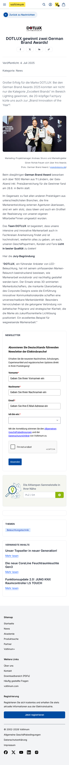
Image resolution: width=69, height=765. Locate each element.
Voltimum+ (9, 649)
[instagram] (37, 752)
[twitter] (13, 752)
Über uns (8, 665)
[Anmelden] (50, 4)
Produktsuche (11, 639)
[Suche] (44, 4)
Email (12, 400)
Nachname (15, 386)
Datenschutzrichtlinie (19, 435)
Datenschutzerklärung (15, 740)
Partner (8, 644)
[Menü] (4, 4)
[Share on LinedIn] (39, 49)
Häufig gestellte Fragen (16, 681)
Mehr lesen (11, 555)
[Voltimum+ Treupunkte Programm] (57, 4)
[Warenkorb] (63, 4)
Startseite (9, 623)
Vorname (14, 372)
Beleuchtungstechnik (18, 530)
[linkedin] (29, 752)
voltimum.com (11, 686)
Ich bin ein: (15, 414)
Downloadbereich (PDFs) (17, 676)
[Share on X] (30, 49)
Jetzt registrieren (34, 714)
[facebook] (6, 752)
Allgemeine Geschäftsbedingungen (22, 734)
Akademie (9, 633)
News (7, 628)
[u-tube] (21, 752)
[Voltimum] (17, 4)
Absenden (15, 462)
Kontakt (8, 670)
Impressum (9, 745)
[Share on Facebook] (20, 49)
